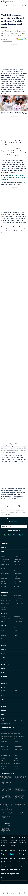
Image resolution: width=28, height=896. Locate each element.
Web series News (5, 609)
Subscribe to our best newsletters (14, 529)
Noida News (17, 589)
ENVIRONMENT (5, 670)
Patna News (3, 592)
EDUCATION (4, 619)
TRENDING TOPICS (5, 759)
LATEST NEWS (4, 546)
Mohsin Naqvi (4, 747)
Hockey (2, 698)
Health (2, 639)
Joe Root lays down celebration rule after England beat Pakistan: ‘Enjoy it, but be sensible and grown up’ (6, 795)
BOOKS (2, 705)
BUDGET (3, 667)
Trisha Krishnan (17, 750)
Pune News (16, 592)
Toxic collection (4, 752)
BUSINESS (3, 655)
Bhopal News (17, 576)
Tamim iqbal (16, 747)
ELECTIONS (3, 712)
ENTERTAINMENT (5, 598)
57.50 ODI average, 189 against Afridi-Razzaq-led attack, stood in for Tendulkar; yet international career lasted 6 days (20, 804)
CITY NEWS (3, 574)
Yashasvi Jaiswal (4, 567)
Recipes (16, 639)
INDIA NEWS (4, 553)
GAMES (2, 724)
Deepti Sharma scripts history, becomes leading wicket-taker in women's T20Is (20, 812)
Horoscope (3, 615)
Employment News (18, 624)
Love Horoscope (4, 755)
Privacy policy (4, 846)
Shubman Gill (17, 562)
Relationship (3, 641)
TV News (16, 606)
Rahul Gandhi (17, 739)
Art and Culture (4, 633)
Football (16, 696)
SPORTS (3, 693)
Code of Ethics (22, 848)
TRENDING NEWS (5, 737)
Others (2, 701)
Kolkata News (4, 587)
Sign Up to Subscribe (14, 536)
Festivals (16, 636)
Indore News (4, 584)
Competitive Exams (5, 624)
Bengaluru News (4, 576)
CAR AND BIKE (4, 686)
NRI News (3, 774)
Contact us (12, 843)
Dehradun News (18, 579)
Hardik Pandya (17, 565)
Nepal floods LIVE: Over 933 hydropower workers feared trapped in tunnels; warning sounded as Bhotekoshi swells (6, 834)
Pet (1, 644)
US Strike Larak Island (19, 742)
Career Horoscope (18, 752)
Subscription (4, 848)
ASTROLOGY (4, 613)
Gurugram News (18, 582)
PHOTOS (3, 659)
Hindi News (16, 772)
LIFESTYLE (3, 631)
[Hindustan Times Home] (9, 1)
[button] (2, 2)
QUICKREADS (4, 716)
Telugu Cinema (17, 766)
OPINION (3, 678)
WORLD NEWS (4, 549)
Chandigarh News (5, 579)
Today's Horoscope (18, 755)
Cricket (2, 560)
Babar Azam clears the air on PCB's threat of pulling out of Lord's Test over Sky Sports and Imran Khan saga (6, 813)
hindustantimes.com (7, 41)
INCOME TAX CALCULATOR (7, 733)
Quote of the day (18, 744)
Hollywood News (18, 601)
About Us (3, 843)
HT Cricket (8, 5)
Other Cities (17, 595)
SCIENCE (3, 674)
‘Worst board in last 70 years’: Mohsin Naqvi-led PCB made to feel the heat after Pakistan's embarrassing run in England (6, 786)
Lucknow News (17, 587)
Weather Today (13, 846)
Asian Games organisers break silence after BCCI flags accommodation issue (20, 795)
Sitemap (3, 851)
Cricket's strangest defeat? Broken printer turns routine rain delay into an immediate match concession (6, 803)
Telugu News (4, 772)
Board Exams (17, 622)
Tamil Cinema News (18, 604)
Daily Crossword (18, 726)
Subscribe (24, 1)
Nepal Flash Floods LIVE (6, 742)
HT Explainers (17, 774)
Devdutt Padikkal (5, 565)
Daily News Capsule (6, 532)
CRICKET (3, 557)
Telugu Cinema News (5, 606)
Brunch (15, 633)
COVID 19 (3, 720)
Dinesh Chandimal (5, 570)
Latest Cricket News (7, 779)
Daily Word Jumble (5, 729)
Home (3, 5)
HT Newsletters (22, 846)
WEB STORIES (4, 648)
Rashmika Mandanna (5, 744)
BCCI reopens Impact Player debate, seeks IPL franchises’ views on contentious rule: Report (6, 821)
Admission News (4, 622)
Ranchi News (4, 595)
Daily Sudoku (4, 726)
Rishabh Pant (17, 567)
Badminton (3, 696)
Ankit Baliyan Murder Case (7, 739)
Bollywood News (5, 601)
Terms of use (22, 843)
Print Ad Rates (13, 848)
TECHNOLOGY (4, 689)
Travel (15, 641)
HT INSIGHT (4, 709)
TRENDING (3, 651)
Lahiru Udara (17, 570)
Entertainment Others (19, 609)
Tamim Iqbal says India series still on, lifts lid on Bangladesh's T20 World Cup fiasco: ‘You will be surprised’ (20, 785)
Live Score (17, 5)
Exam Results (4, 627)
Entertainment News (5, 769)
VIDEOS (3, 663)
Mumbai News (4, 589)
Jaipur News (17, 584)
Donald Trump (4, 750)
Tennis (15, 698)
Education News (18, 627)
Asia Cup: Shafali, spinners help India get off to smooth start (20, 820)
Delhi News (3, 582)
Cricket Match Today (19, 560)
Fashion (2, 636)
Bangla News (17, 769)
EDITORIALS (4, 682)
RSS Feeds (12, 851)
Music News (3, 604)
